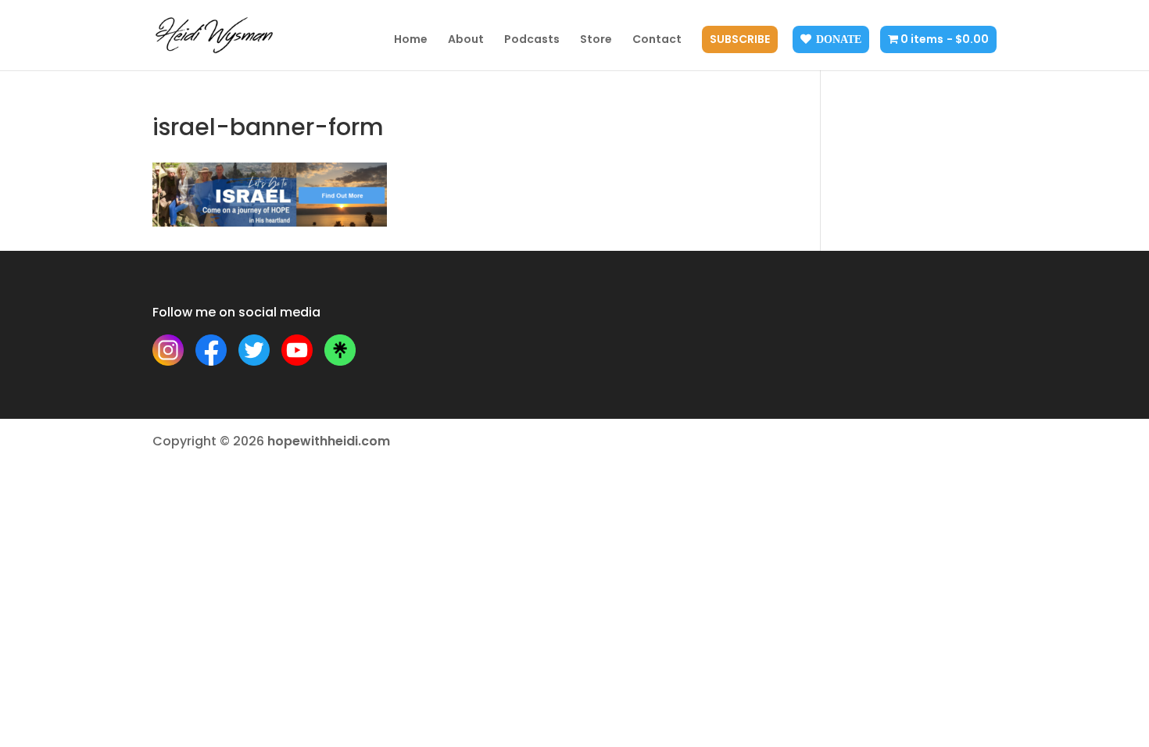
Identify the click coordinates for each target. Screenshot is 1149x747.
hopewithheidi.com (328, 441)
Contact (657, 40)
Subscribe (740, 40)
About (466, 40)
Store (596, 40)
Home (411, 40)
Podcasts (532, 40)
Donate (838, 39)
